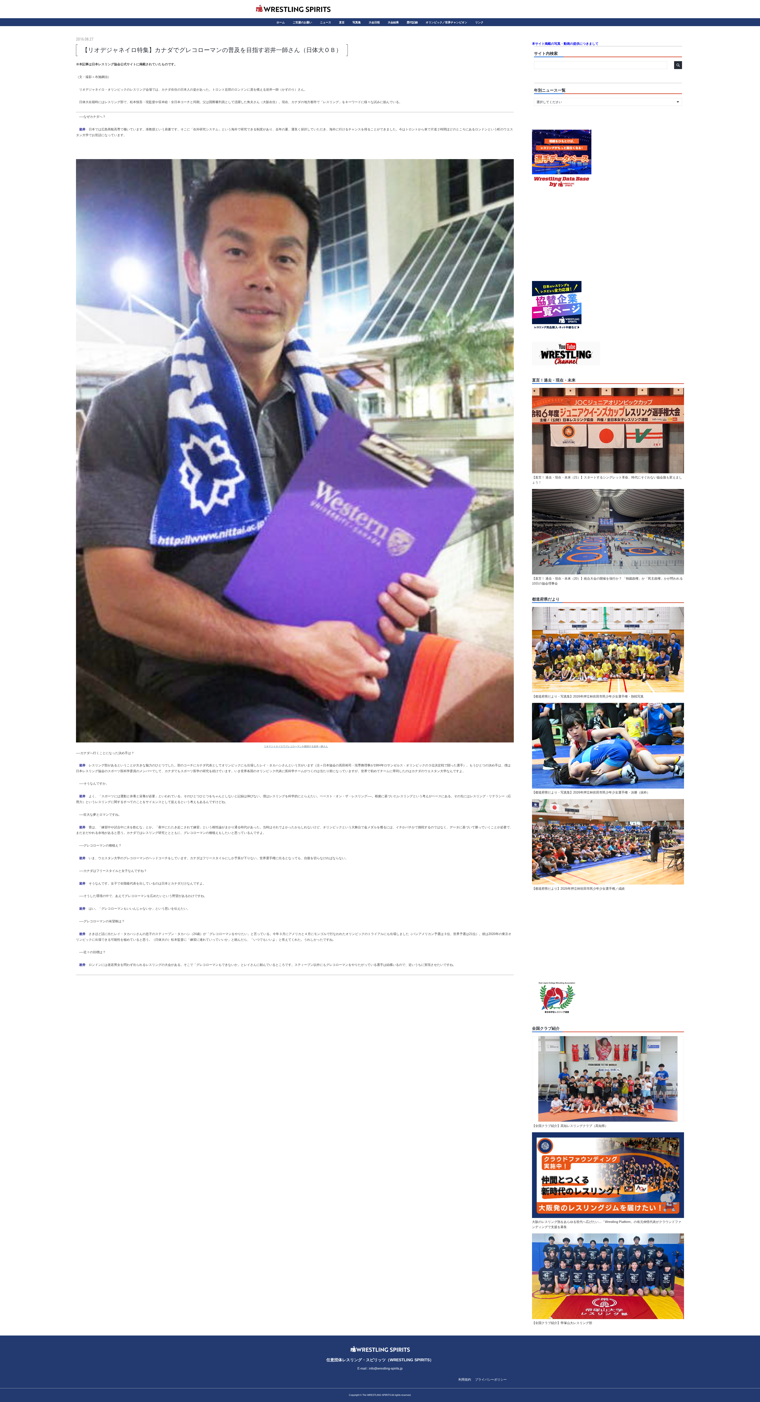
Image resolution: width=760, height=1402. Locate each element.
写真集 (356, 22)
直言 (342, 22)
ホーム (280, 22)
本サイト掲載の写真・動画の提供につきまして (565, 43)
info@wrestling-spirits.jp (386, 1368)
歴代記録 (412, 22)
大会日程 (374, 22)
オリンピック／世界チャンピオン (446, 22)
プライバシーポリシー (491, 1379)
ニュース (325, 22)
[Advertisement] (295, 1017)
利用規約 (464, 1379)
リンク (479, 22)
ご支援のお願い (302, 22)
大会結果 (393, 22)
